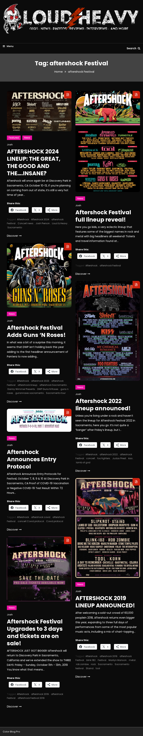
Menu (9, 46)
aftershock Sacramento (53, 385)
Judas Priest (119, 458)
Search (132, 48)
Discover (12, 236)
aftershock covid (40, 517)
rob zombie (82, 664)
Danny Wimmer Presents (21, 389)
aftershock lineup (27, 385)
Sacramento (14, 227)
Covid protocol (54, 521)
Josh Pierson (43, 223)
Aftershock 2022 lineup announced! (103, 404)
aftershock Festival (110, 265)
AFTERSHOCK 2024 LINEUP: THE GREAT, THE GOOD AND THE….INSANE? (34, 162)
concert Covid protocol (31, 521)
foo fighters (103, 458)
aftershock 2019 (108, 656)
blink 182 (91, 660)
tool (98, 668)
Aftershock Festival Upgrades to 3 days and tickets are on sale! (35, 632)
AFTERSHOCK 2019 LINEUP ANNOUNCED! (105, 601)
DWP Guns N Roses (47, 389)
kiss (130, 458)
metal (132, 660)
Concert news (25, 223)
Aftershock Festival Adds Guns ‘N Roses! (36, 331)
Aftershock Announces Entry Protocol (31, 459)
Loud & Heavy (59, 223)
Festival (102, 660)
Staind (89, 668)
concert (90, 458)
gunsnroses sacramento (29, 393)
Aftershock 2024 (40, 219)
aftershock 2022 (109, 454)
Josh (10, 144)
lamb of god (83, 462)
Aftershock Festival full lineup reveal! (103, 216)
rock (93, 664)
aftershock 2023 (40, 380)
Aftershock (23, 219)
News (27, 137)
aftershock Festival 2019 (31, 698)
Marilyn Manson (118, 660)
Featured (14, 137)
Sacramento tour (56, 393)
